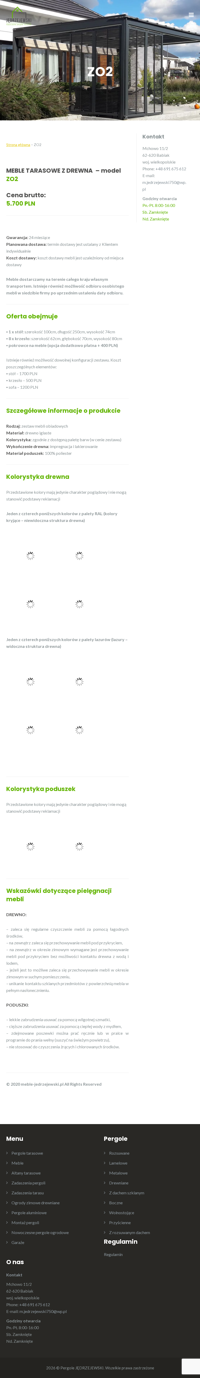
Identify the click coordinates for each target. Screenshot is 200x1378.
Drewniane (118, 1182)
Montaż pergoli (25, 1222)
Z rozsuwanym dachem (129, 1232)
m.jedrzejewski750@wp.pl (43, 1311)
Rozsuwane (119, 1152)
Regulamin (113, 1254)
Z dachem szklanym (126, 1192)
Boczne (116, 1202)
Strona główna (18, 144)
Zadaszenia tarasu (27, 1192)
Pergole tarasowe (27, 1152)
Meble (17, 1162)
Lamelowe (118, 1162)
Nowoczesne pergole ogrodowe (40, 1232)
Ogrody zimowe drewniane (35, 1202)
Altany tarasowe (26, 1172)
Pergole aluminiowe (29, 1212)
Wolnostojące (121, 1212)
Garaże (17, 1242)
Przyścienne (120, 1222)
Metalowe (118, 1172)
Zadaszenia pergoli (28, 1182)
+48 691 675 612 (170, 168)
